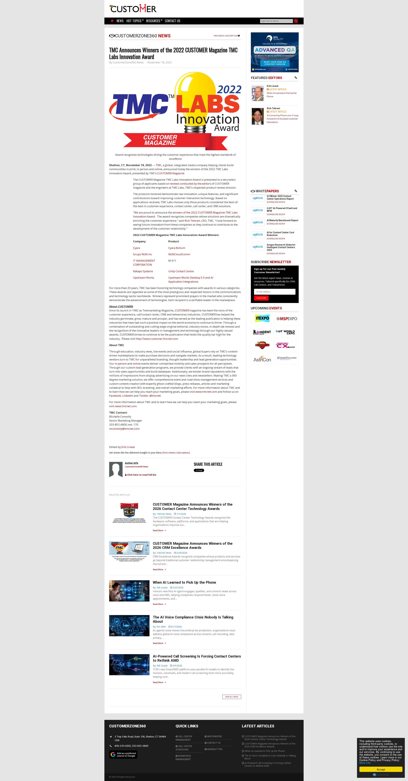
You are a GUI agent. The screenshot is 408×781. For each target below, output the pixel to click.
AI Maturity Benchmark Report (282, 220)
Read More (158, 531)
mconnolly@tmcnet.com (124, 428)
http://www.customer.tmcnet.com (157, 338)
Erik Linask (128, 447)
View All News (231, 696)
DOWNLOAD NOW (275, 202)
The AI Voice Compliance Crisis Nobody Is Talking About (270, 757)
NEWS (120, 20)
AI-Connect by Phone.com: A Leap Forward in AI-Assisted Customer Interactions (283, 118)
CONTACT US (172, 20)
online (137, 363)
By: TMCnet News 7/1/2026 (169, 513)
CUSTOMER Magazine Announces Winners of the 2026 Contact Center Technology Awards (193, 506)
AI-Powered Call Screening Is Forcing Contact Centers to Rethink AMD (267, 764)
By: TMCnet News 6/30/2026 (170, 552)
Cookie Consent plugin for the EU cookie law (381, 775)
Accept (381, 769)
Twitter (143, 395)
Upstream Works (143, 277)
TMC (158, 165)
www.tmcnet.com (206, 391)
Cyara (136, 248)
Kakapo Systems (143, 271)
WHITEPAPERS (214, 736)
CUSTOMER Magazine (170, 173)
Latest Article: (278, 89)
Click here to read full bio (141, 474)
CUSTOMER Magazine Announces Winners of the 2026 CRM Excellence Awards (193, 545)
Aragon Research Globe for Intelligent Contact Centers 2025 (281, 247)
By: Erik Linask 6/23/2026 (168, 587)
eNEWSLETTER (214, 749)
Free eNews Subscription (226, 35)
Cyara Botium (176, 248)
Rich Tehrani (192, 220)
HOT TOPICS (134, 20)
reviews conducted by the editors (190, 183)
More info (365, 763)
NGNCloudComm (179, 254)
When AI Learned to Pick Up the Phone (184, 582)
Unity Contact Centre (181, 271)
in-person (121, 363)
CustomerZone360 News (128, 62)
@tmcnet (155, 395)
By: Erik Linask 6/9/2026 (167, 665)
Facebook (115, 395)
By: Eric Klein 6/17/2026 (167, 626)
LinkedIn (127, 395)
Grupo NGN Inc (142, 254)
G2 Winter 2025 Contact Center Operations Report (280, 197)
